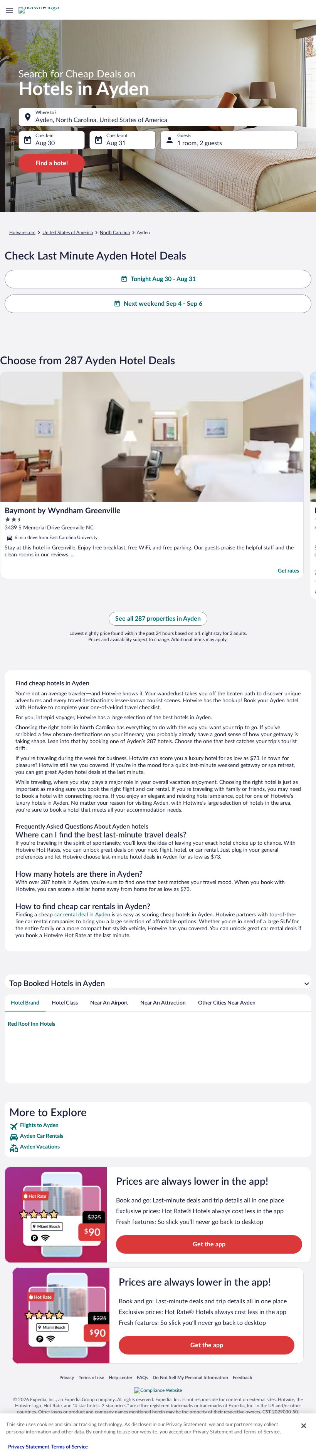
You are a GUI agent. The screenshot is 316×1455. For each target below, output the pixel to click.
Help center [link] (120, 1377)
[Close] (303, 1425)
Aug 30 (45, 143)
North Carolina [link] (115, 232)
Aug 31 (116, 143)
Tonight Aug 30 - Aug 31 (163, 279)
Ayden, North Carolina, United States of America (101, 120)
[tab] (25, 1003)
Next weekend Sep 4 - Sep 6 (163, 304)
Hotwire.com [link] (22, 232)
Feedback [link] (242, 1377)
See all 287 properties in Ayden (158, 619)
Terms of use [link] (91, 1377)
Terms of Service (69, 1447)
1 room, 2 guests (199, 143)
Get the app (209, 1244)
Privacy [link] (66, 1377)
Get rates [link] (288, 571)
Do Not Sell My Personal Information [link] (190, 1377)
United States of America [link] (67, 232)
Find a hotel (51, 163)
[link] (158, 1126)
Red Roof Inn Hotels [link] (31, 1024)
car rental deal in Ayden (82, 915)
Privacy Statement (28, 1447)
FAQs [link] (142, 1377)
